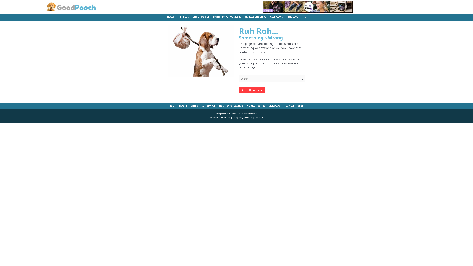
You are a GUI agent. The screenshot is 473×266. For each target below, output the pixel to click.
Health (183, 106)
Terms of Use (225, 117)
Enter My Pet (208, 106)
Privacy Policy (237, 117)
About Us (249, 117)
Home (172, 106)
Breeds (194, 106)
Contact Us (259, 117)
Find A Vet (289, 106)
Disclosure (213, 117)
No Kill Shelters (256, 106)
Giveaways (274, 106)
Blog (301, 106)
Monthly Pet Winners (231, 106)
